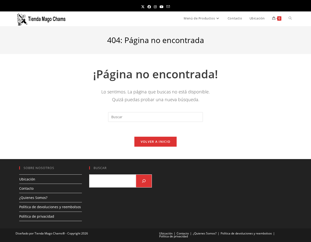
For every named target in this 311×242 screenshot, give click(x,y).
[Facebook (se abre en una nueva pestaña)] (149, 7)
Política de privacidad (36, 216)
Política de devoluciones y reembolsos (50, 207)
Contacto (26, 188)
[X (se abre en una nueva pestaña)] (143, 7)
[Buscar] (144, 181)
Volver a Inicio (156, 141)
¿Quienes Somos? (33, 197)
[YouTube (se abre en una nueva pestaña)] (161, 7)
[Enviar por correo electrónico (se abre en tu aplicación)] (168, 7)
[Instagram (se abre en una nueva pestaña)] (155, 7)
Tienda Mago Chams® (50, 233)
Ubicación (27, 179)
